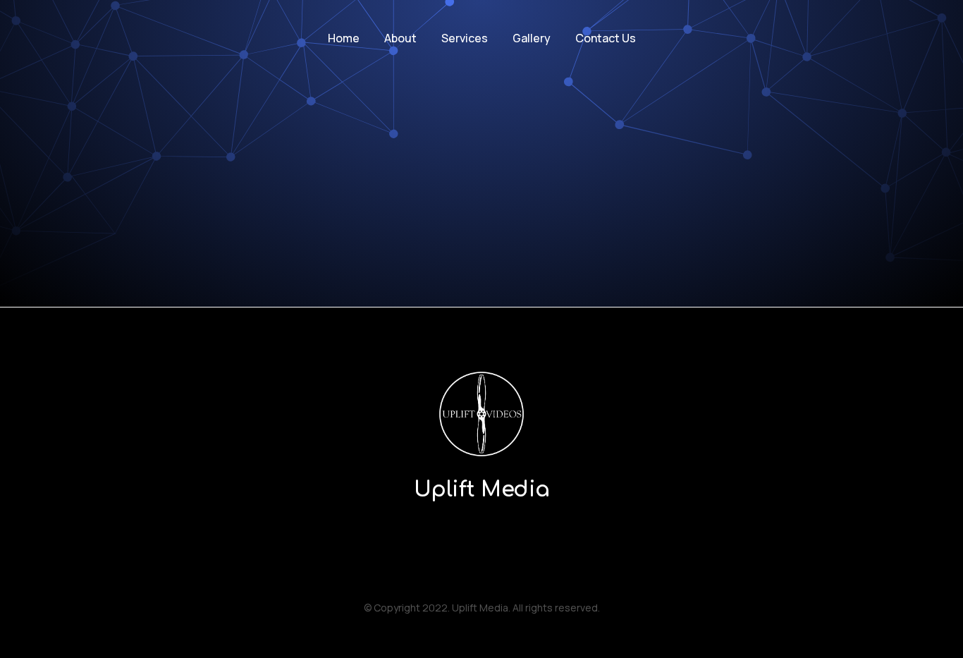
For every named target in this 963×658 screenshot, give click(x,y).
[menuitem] (344, 38)
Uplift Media (482, 489)
